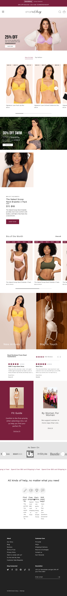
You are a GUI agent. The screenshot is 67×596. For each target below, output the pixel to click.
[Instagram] (16, 569)
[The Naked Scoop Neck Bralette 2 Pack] (19, 260)
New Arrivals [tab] (29, 57)
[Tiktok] (25, 569)
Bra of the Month (14, 236)
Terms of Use (11, 549)
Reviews (9, 547)
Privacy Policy (11, 552)
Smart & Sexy (14, 590)
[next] (63, 454)
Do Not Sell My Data (13, 557)
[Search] (60, 12)
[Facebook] (12, 569)
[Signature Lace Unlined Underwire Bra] (47, 84)
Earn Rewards (39, 555)
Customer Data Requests (15, 560)
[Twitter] (8, 569)
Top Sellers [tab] (38, 57)
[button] (11, 88)
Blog (8, 544)
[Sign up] (59, 577)
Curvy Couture (38, 1)
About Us (50, 428)
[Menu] (3, 12)
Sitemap (22, 590)
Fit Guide (38, 542)
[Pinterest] (21, 569)
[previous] (4, 454)
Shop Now (12, 221)
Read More (11, 375)
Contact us (38, 552)
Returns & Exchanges (42, 549)
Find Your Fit (16, 431)
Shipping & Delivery (41, 547)
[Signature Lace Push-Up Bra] (19, 84)
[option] (33, 34)
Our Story (10, 542)
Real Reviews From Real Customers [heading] (17, 355)
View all (58, 236)
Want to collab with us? (14, 555)
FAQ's (37, 544)
